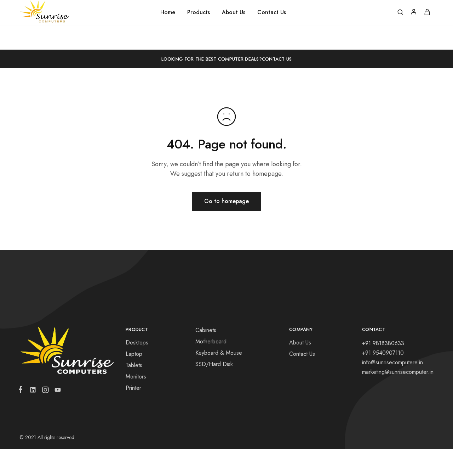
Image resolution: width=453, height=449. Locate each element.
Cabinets (205, 330)
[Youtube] (56, 391)
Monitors (136, 376)
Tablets (134, 365)
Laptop (134, 354)
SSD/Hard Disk (214, 364)
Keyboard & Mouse (218, 353)
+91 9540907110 (383, 353)
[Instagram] (45, 391)
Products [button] (198, 12)
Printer (133, 388)
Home (167, 12)
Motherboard (210, 341)
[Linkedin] (33, 391)
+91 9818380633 (383, 343)
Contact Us (271, 12)
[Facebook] (22, 391)
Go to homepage (226, 201)
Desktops (137, 342)
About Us (233, 12)
